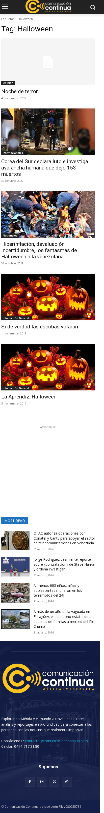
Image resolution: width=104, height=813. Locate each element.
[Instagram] (42, 782)
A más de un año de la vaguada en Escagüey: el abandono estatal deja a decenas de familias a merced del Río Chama (64, 619)
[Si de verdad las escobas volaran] (48, 297)
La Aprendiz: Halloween (29, 397)
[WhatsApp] (67, 782)
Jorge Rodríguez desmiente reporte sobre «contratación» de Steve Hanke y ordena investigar (64, 564)
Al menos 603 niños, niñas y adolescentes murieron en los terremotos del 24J (58, 590)
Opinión (8, 83)
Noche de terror (19, 91)
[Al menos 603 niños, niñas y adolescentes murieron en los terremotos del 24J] (15, 593)
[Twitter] (54, 782)
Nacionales (10, 235)
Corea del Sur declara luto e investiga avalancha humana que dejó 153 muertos (44, 167)
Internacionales (13, 153)
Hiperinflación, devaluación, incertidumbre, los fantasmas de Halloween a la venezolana (39, 250)
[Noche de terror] (48, 61)
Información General (16, 318)
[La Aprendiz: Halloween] (48, 367)
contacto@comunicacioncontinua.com (56, 740)
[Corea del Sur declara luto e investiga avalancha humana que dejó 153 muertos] (48, 131)
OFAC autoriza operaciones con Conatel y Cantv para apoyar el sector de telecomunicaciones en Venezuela (64, 538)
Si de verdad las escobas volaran (39, 327)
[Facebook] (30, 782)
